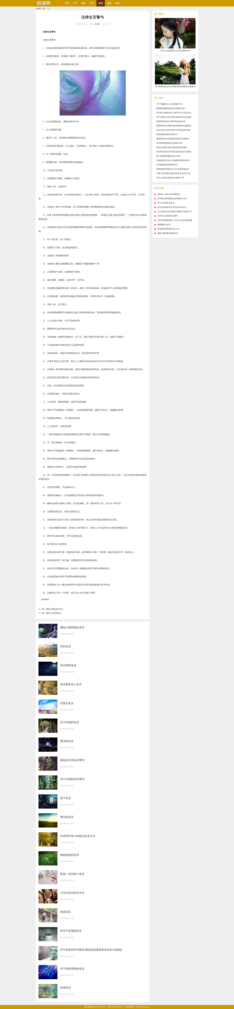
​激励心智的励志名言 (54, 609)
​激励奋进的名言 (69, 854)
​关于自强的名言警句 (72, 779)
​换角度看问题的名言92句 (166, 134)
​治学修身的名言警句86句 (166, 165)
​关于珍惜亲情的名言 (72, 968)
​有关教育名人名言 (71, 684)
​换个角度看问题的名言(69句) (168, 156)
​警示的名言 (67, 816)
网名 (84, 3)
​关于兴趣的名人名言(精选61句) (169, 104)
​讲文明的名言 (68, 665)
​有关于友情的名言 (71, 930)
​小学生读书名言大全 (72, 892)
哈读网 (38, 8)
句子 (75, 3)
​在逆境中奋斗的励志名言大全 (77, 835)
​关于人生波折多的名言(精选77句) (170, 178)
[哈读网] (44, 5)
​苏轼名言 (65, 646)
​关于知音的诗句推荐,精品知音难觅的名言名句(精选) (91, 949)
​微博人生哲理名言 (53, 613)
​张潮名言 (65, 987)
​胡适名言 (65, 911)
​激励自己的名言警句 (72, 760)
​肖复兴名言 (67, 703)
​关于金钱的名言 (69, 722)
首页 (67, 3)
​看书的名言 (67, 741)
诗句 (92, 3)
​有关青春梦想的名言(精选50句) (169, 143)
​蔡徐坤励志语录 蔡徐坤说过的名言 (170, 121)
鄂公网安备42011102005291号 (95, 1007)
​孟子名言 (65, 798)
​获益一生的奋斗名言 (72, 873)
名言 (100, 3)
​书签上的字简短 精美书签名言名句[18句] (173, 173)
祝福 (109, 3)
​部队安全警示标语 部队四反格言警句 (171, 147)
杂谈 (117, 3)
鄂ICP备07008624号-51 (116, 1007)
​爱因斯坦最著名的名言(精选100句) (170, 108)
